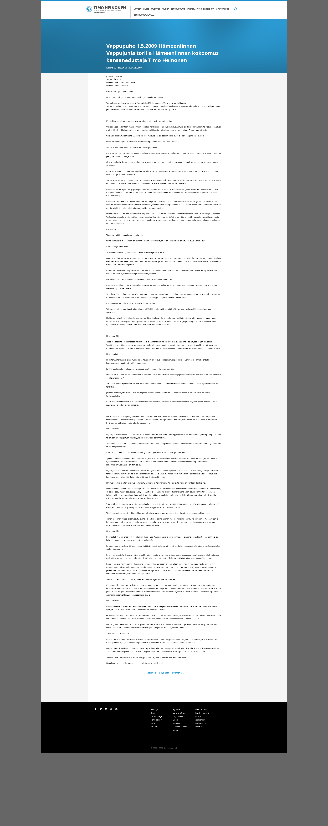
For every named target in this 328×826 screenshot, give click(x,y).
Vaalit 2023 (199, 727)
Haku (234, 9)
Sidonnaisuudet (180, 727)
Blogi (146, 9)
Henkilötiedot (156, 720)
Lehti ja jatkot (178, 713)
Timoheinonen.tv (205, 9)
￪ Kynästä (164, 672)
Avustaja (154, 709)
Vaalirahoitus (200, 720)
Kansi (153, 723)
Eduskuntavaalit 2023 (144, 15)
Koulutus (154, 727)
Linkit (175, 720)
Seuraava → (178, 672)
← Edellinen (150, 672)
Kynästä (191, 9)
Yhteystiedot (222, 9)
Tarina (165, 9)
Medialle (176, 723)
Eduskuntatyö (178, 9)
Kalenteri (155, 9)
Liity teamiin (178, 716)
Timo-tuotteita (201, 709)
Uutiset (137, 9)
